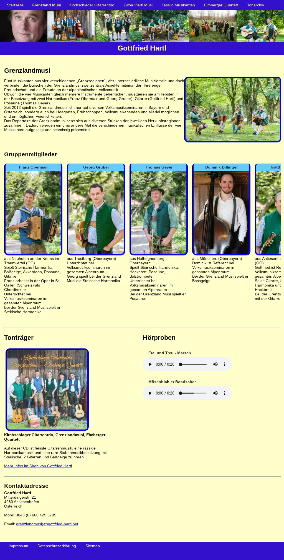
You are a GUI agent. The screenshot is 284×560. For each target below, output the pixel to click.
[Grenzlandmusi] (232, 142)
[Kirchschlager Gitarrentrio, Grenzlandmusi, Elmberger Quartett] (46, 430)
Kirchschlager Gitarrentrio (91, 5)
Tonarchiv (255, 5)
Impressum (18, 546)
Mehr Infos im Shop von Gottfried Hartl (38, 466)
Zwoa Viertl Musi (138, 5)
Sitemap (92, 546)
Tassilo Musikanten (178, 5)
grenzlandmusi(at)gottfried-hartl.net (47, 524)
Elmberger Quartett (221, 5)
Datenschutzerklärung (56, 546)
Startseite (15, 5)
